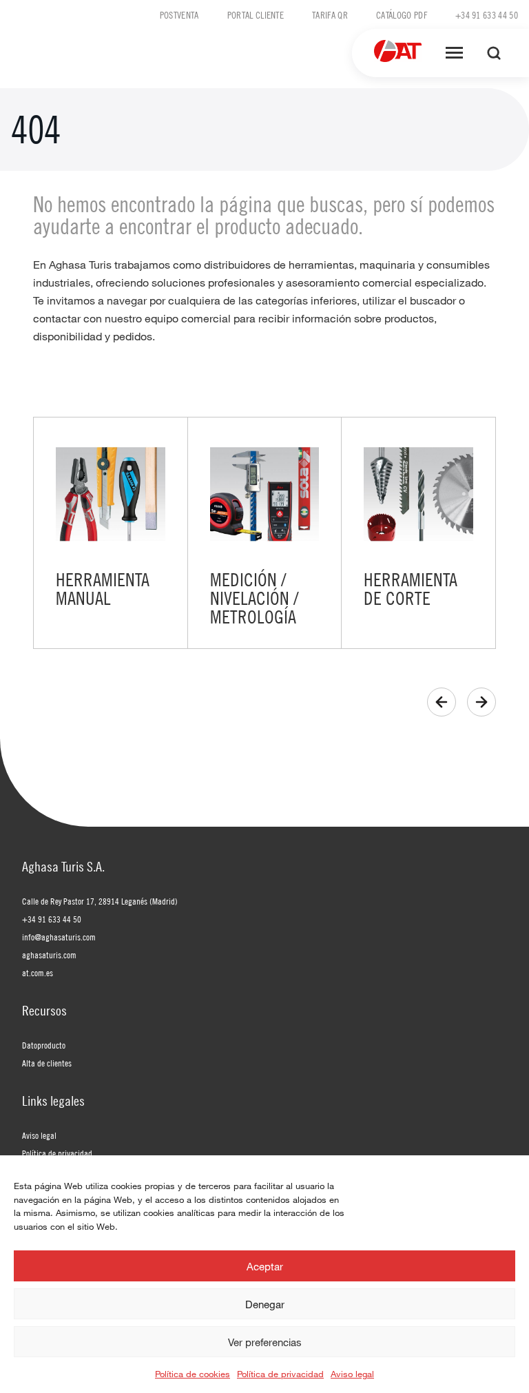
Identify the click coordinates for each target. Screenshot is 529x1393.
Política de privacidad (280, 1373)
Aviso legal (352, 1373)
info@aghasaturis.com (59, 936)
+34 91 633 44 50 (486, 14)
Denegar (264, 1304)
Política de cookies (192, 1373)
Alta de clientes (47, 1063)
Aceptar (265, 1266)
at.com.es (37, 972)
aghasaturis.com (49, 954)
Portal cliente (255, 14)
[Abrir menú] (454, 53)
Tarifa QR (330, 14)
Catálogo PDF (401, 14)
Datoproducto (43, 1045)
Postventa (179, 14)
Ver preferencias (265, 1342)
